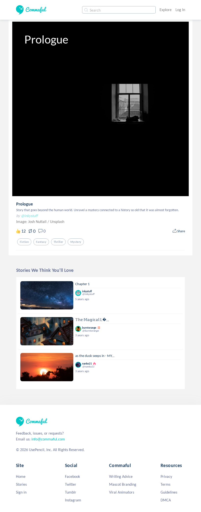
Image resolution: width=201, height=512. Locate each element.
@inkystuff (29, 215)
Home (20, 476)
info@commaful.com (48, 439)
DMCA (166, 500)
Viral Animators (121, 492)
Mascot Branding (122, 484)
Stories (21, 484)
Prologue (24, 204)
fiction (24, 242)
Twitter (70, 484)
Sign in (21, 492)
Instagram (73, 500)
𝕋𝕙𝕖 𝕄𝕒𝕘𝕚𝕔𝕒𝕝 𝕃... (92, 320)
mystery (75, 242)
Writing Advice (121, 476)
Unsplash (57, 221)
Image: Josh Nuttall (32, 221)
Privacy (166, 476)
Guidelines (169, 492)
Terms (165, 484)
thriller (58, 242)
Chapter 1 (82, 284)
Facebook (72, 476)
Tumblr (70, 492)
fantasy (41, 242)
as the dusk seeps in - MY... (94, 355)
